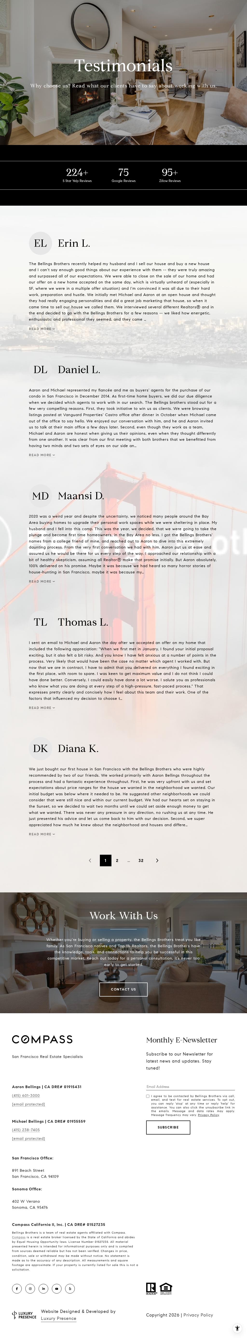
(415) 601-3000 (26, 1095)
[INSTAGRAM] (30, 1289)
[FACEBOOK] (17, 1289)
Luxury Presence (58, 1318)
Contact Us (123, 989)
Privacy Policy (208, 1115)
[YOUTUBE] (57, 1289)
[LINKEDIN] (43, 1289)
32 (141, 860)
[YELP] (70, 1289)
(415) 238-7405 (26, 1130)
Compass (19, 1237)
